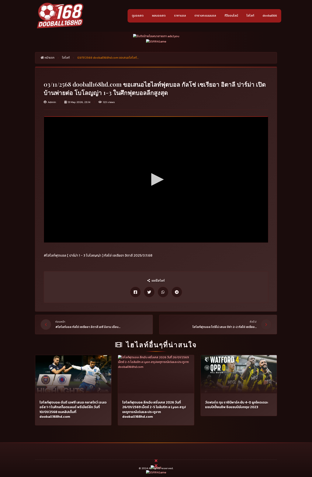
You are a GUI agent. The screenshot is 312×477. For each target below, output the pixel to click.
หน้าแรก (49, 57)
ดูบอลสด (137, 15)
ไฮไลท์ (250, 15)
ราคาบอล (180, 15)
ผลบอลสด (159, 15)
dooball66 (270, 15)
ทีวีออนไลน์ (231, 15)
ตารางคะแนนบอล (205, 15)
